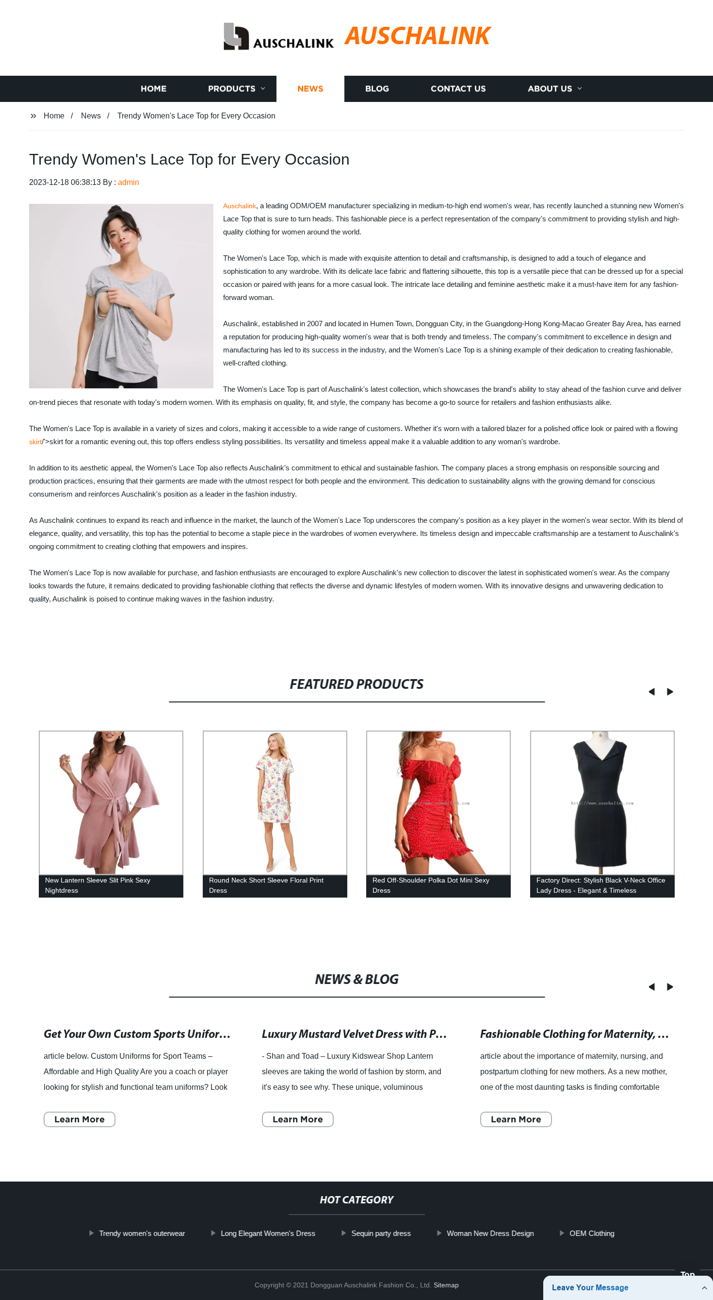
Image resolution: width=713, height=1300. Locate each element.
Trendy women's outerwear (142, 1233)
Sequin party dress (381, 1233)
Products (232, 88)
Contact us (458, 88)
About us (550, 88)
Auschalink (239, 206)
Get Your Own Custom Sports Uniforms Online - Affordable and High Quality (229, 1035)
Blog (377, 88)
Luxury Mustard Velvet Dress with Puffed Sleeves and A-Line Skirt (422, 1035)
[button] (648, 692)
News (310, 88)
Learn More (79, 1119)
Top (688, 1271)
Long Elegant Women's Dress (268, 1233)
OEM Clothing (591, 1233)
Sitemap (446, 1285)
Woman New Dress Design (490, 1233)
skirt (35, 442)
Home (153, 88)
